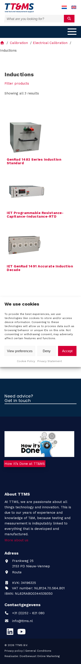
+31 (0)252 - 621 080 (28, 613)
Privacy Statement (49, 361)
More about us (16, 540)
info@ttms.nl (22, 621)
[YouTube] (21, 631)
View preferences (20, 351)
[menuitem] (64, 7)
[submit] (69, 18)
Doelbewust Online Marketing (40, 656)
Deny (47, 351)
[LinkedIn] (10, 631)
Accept (67, 351)
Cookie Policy (26, 361)
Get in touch (17, 400)
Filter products (16, 83)
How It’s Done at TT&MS (24, 464)
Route (16, 572)
